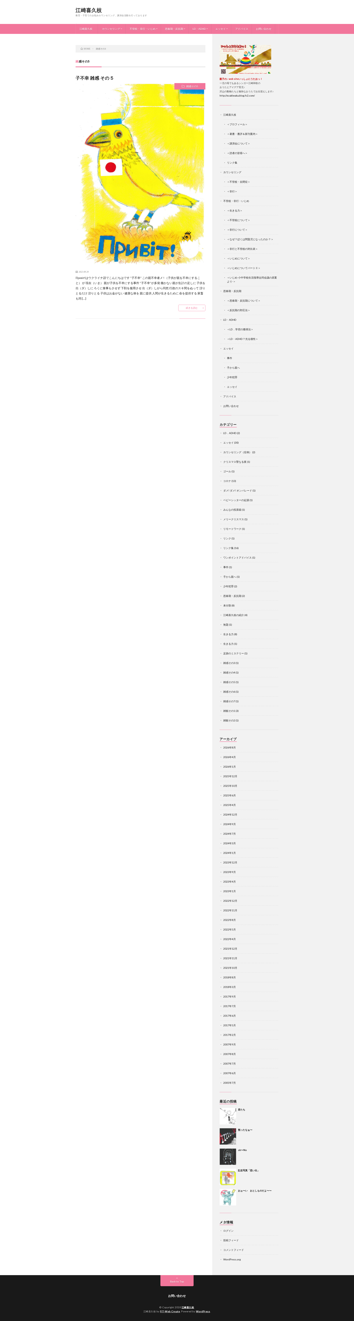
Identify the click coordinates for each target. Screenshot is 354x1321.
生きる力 (228, 634)
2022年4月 (229, 939)
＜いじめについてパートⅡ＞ (244, 268)
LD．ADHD (229, 433)
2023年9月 (229, 872)
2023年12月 (230, 862)
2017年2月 (229, 1034)
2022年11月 (230, 910)
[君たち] (228, 1116)
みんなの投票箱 (232, 509)
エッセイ (220, 28)
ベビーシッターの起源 (236, 500)
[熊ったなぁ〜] (228, 1136)
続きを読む (192, 307)
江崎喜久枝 (89, 10)
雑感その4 (229, 672)
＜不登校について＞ (238, 220)
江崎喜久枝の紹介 (233, 615)
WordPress (203, 1311)
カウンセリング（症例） (237, 452)
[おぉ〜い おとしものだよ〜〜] (228, 1197)
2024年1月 (229, 852)
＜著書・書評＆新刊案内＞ (242, 133)
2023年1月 (229, 891)
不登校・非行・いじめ (142, 28)
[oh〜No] (228, 1156)
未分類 (227, 605)
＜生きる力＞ (234, 210)
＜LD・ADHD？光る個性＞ (242, 338)
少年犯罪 (232, 377)
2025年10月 (230, 785)
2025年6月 (229, 795)
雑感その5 (192, 86)
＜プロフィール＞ (237, 124)
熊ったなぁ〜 (245, 1129)
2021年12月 (230, 948)
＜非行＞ (232, 191)
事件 (229, 358)
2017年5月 (229, 1025)
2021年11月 (230, 958)
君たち (241, 1109)
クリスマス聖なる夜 (235, 461)
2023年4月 (229, 881)
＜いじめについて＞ (238, 258)
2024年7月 (229, 833)
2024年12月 (230, 814)
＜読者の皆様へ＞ (237, 153)
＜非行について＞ (237, 229)
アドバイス (241, 28)
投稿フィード (231, 1240)
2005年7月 (229, 1082)
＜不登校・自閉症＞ (238, 181)
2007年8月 (229, 1054)
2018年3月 (229, 986)
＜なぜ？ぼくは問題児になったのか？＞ (250, 239)
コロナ (227, 480)
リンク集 (232, 162)
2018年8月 (229, 977)
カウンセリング (111, 28)
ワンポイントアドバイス (237, 557)
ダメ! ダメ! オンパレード (237, 490)
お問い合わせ (263, 28)
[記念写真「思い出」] (228, 1177)
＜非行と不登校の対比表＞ (242, 248)
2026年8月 (229, 747)
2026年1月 (229, 766)
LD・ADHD (199, 28)
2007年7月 (229, 1063)
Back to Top (177, 1281)
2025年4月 (229, 804)
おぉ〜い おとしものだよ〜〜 (255, 1190)
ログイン (228, 1230)
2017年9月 (229, 996)
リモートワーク (232, 528)
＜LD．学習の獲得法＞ (240, 329)
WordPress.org (232, 1259)
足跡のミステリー (233, 653)
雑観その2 (229, 720)
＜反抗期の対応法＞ (238, 310)
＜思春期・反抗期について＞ (244, 300)
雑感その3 (229, 662)
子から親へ (233, 367)
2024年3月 (229, 843)
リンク (227, 538)
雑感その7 (229, 701)
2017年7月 (229, 1006)
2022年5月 (229, 929)
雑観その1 (229, 710)
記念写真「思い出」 (249, 1170)
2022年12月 (230, 900)
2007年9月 (229, 1044)
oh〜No (242, 1150)
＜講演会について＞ (238, 143)
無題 (225, 624)
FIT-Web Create (170, 1311)
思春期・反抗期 (174, 28)
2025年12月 (230, 776)
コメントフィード (233, 1249)
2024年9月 (229, 824)
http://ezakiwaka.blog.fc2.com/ (237, 95)
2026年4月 (229, 757)
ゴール (227, 471)
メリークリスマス (233, 519)
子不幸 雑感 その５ (95, 78)
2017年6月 (229, 1015)
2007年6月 (229, 1073)
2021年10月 (230, 967)
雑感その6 (229, 691)
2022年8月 (229, 919)
